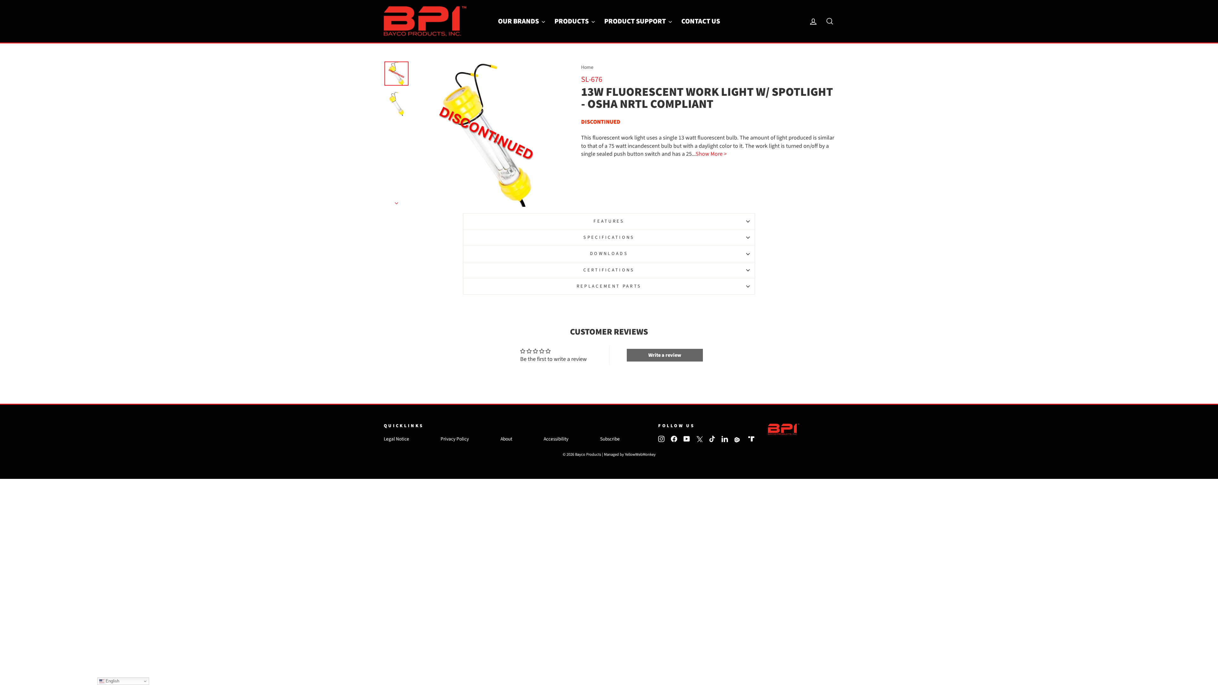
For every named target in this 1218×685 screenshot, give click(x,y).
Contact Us (700, 21)
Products (572, 21)
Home (587, 67)
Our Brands (519, 21)
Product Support (635, 21)
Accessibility (556, 438)
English (111, 681)
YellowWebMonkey (640, 454)
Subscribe (610, 438)
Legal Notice (396, 438)
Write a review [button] (664, 355)
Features (609, 221)
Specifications (608, 237)
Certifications (608, 270)
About (506, 438)
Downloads (609, 253)
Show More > (711, 154)
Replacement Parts (609, 286)
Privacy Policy (455, 438)
